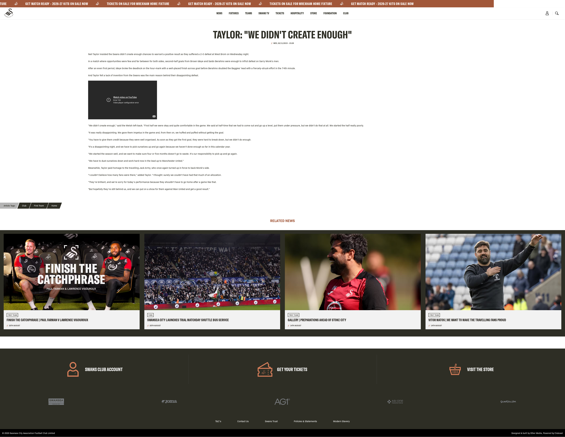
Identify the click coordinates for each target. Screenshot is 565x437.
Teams (248, 13)
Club (346, 13)
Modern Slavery (341, 421)
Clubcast (559, 433)
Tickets (280, 13)
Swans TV (264, 13)
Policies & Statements (305, 421)
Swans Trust (271, 421)
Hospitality (297, 13)
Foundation (330, 13)
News (219, 13)
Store (313, 13)
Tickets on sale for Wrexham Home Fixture (120, 3)
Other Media (536, 433)
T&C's (218, 421)
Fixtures (234, 13)
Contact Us (243, 421)
